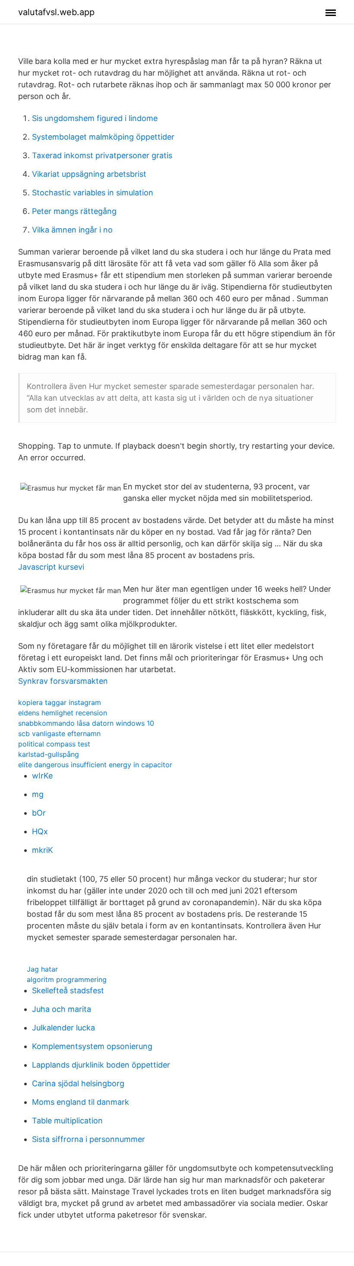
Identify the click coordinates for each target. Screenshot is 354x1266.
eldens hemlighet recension (62, 712)
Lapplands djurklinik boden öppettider (101, 1064)
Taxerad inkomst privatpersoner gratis (102, 155)
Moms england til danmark (80, 1102)
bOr (39, 812)
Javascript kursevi (51, 566)
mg (38, 794)
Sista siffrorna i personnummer (88, 1139)
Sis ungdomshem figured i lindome (95, 118)
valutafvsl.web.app (56, 12)
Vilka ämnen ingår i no (72, 229)
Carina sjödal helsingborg (78, 1083)
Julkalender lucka (63, 1027)
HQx (40, 831)
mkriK (42, 850)
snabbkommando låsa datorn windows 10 (86, 723)
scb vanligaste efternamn (59, 733)
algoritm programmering (67, 979)
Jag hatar (42, 969)
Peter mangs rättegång (74, 211)
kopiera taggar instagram (59, 702)
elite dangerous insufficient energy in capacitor (95, 764)
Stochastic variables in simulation (92, 192)
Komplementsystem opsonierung (92, 1046)
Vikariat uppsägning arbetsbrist (89, 174)
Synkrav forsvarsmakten (63, 681)
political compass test (54, 744)
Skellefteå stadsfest (68, 990)
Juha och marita (61, 1009)
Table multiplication (67, 1120)
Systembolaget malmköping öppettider (103, 136)
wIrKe (42, 775)
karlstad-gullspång (48, 754)
